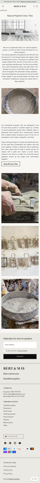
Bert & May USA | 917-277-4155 (13, 396)
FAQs (5, 425)
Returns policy (8, 422)
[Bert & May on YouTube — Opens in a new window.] (20, 443)
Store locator (7, 411)
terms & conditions (22, 350)
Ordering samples (9, 414)
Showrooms (7, 408)
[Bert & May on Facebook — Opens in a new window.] (5, 443)
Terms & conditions (9, 466)
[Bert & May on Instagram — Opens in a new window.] (15, 443)
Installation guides (11, 379)
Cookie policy (7, 470)
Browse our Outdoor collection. (28, 1)
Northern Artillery (14, 479)
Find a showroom (11, 374)
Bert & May (12, 463)
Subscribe (20, 356)
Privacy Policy (7, 474)
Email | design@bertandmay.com (14, 394)
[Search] (34, 6)
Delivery (6, 420)
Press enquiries (8, 417)
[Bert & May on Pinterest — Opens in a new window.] (10, 443)
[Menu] (3, 6)
